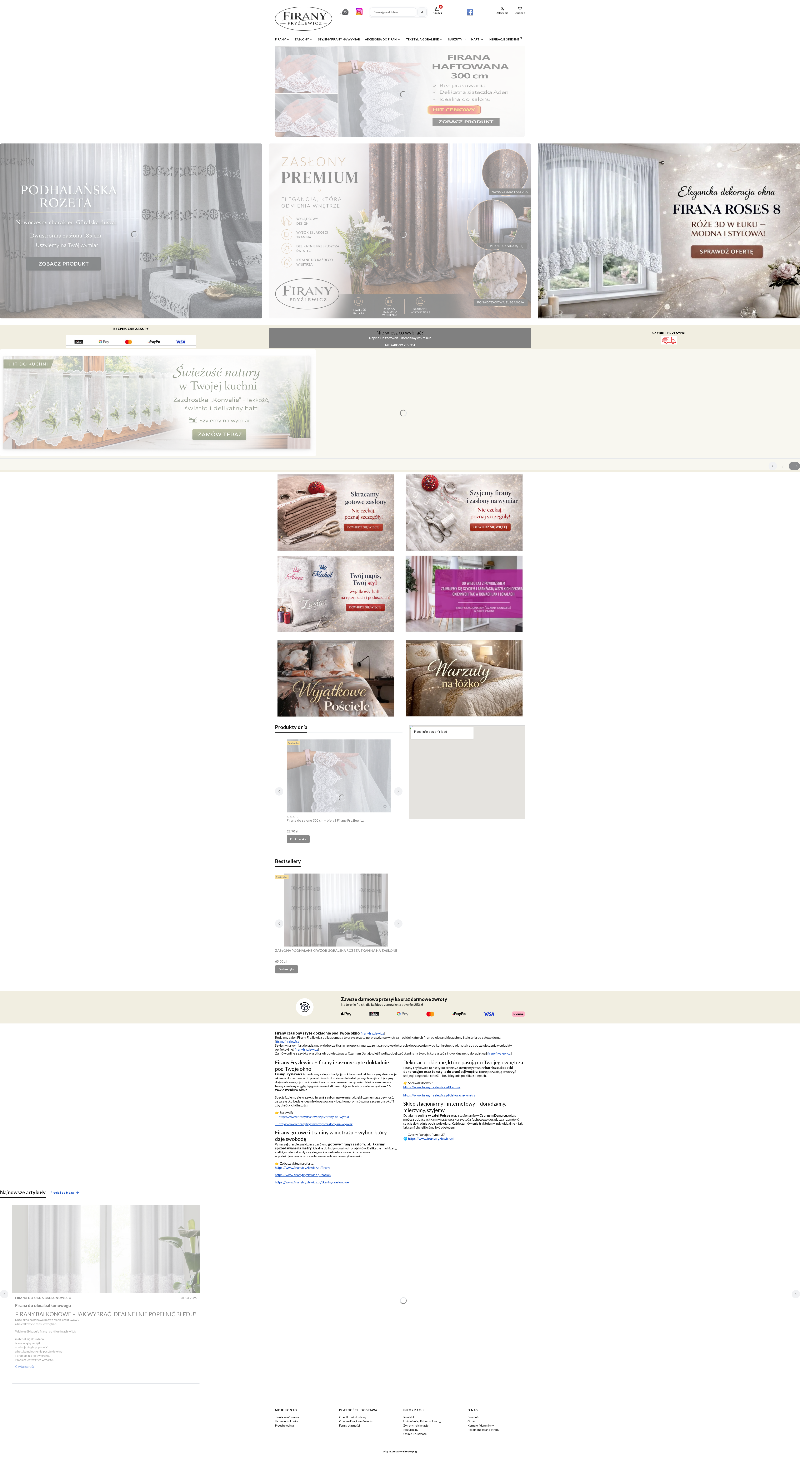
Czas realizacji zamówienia (355, 1421)
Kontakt (408, 1417)
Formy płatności (349, 1425)
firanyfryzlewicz (372, 1033)
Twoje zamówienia (287, 1417)
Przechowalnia (284, 1425)
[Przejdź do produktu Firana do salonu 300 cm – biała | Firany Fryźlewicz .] (339, 775)
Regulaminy (410, 1429)
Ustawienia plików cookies (420, 1421)
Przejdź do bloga (62, 1192)
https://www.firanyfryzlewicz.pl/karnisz (431, 1087)
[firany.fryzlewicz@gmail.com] (344, 16)
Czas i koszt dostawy (352, 1417)
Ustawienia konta (286, 1421)
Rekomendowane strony (483, 1429)
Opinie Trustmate (415, 1434)
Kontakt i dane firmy (481, 1425)
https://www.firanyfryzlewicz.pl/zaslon (303, 1175)
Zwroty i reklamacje (416, 1425)
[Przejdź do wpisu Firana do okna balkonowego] (106, 1249)
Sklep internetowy (398, 1451)
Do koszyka (298, 839)
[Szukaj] (422, 12)
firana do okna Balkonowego (43, 1298)
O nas (471, 1421)
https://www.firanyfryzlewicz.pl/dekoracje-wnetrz (439, 1095)
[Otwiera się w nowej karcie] (470, 12)
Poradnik (473, 1417)
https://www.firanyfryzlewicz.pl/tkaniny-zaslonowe (312, 1182)
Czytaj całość (24, 1366)
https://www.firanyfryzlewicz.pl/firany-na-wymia (312, 1117)
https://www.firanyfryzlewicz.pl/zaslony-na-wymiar (313, 1124)
